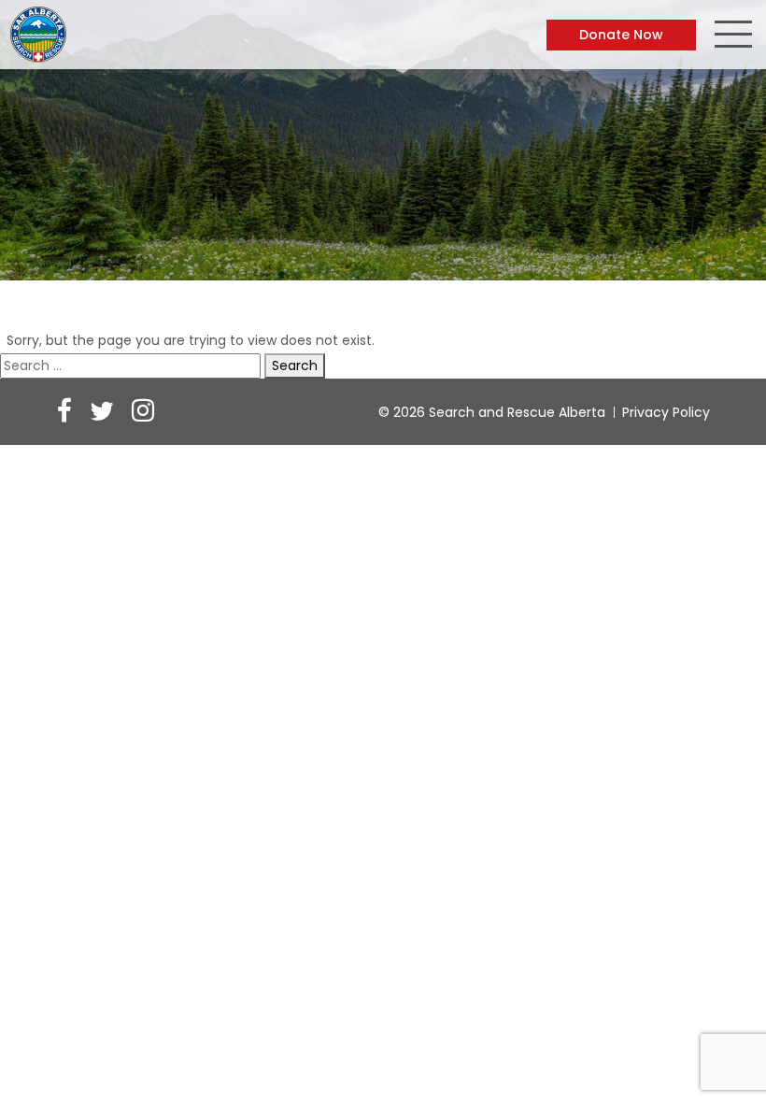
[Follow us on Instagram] (143, 412)
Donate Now (621, 34)
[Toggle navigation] (733, 36)
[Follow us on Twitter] (102, 412)
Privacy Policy (666, 412)
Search (295, 365)
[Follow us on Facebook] (64, 412)
